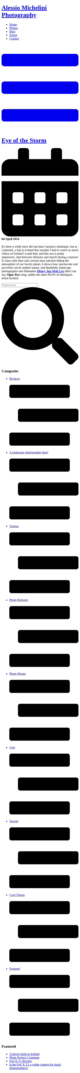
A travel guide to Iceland (24, 1054)
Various (14, 526)
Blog (12, 31)
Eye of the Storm (24, 140)
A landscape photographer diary (28, 452)
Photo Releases (18, 600)
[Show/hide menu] (40, 130)
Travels (13, 821)
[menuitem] (43, 24)
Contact (14, 38)
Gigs (12, 747)
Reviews (14, 378)
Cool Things (17, 895)
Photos (13, 28)
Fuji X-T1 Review (20, 1061)
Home (13, 24)
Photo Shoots (17, 673)
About (13, 35)
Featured (14, 968)
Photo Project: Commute (24, 1057)
